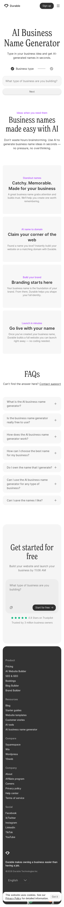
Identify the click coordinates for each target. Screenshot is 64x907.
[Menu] (58, 6)
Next (32, 91)
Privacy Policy (13, 898)
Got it (55, 896)
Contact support (50, 384)
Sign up (46, 5)
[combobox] (17, 880)
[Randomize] (11, 607)
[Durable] (7, 853)
